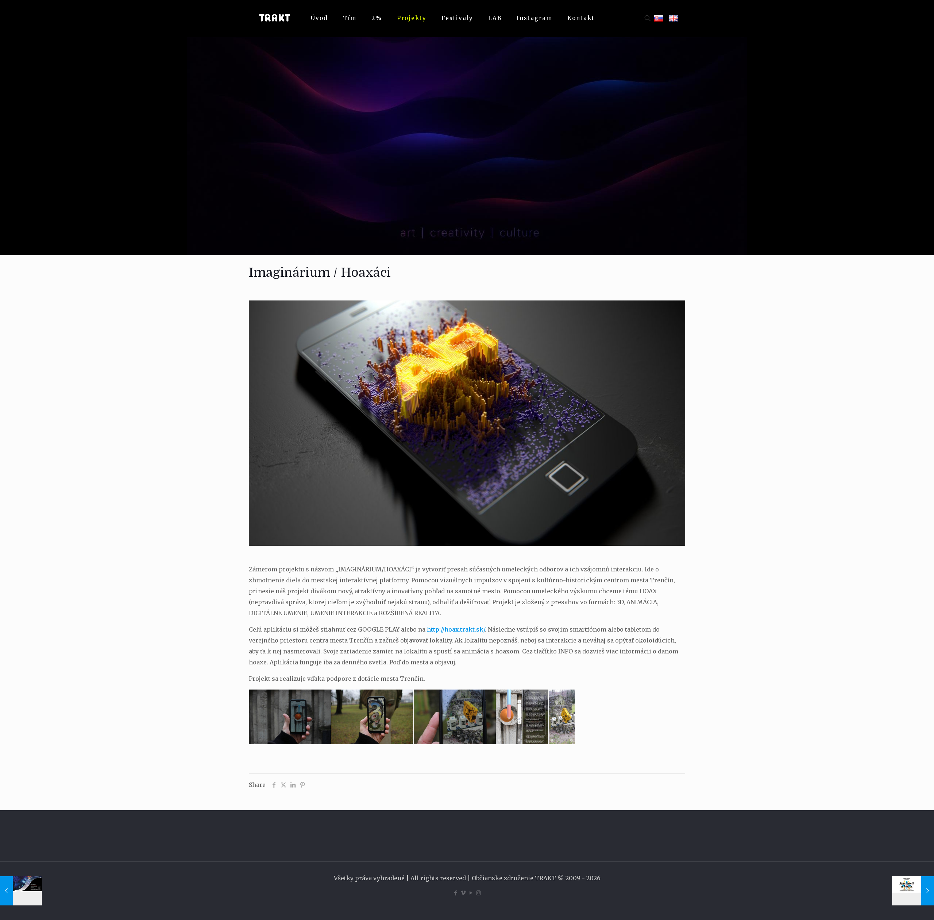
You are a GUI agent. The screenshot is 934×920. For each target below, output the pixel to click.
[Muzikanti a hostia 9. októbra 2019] (913, 890)
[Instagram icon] (478, 892)
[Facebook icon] (455, 892)
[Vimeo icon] (463, 892)
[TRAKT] (274, 18)
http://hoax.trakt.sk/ (456, 629)
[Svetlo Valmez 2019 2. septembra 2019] (21, 890)
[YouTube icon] (471, 892)
